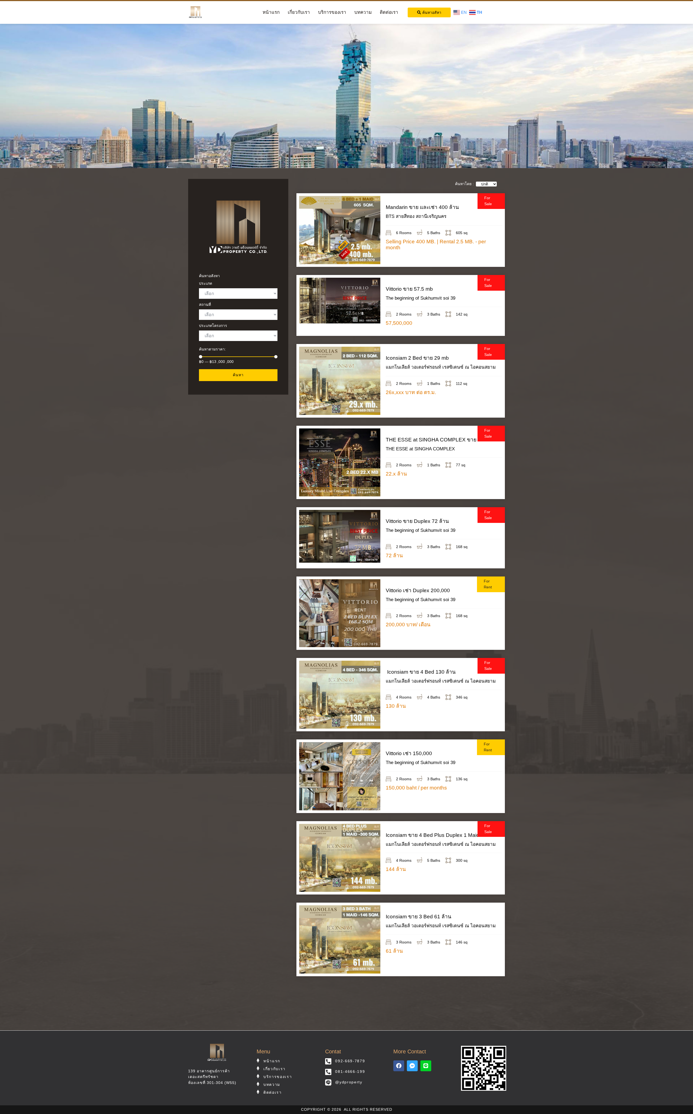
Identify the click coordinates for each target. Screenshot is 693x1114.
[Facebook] (398, 1065)
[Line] (425, 1065)
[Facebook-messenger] (412, 1065)
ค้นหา (238, 375)
